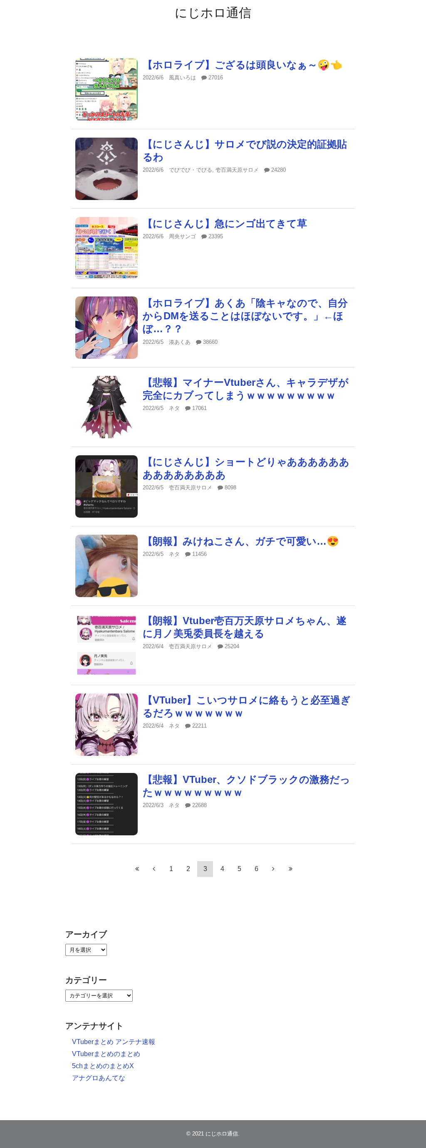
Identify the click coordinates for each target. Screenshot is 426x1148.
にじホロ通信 (213, 13)
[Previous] (154, 868)
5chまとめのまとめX (103, 1065)
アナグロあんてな (98, 1077)
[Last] (290, 868)
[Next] (273, 868)
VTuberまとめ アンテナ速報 (113, 1041)
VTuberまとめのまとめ (106, 1053)
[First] (137, 868)
